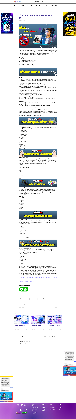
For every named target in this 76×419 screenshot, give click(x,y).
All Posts (15, 5)
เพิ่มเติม (51, 5)
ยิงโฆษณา (21, 298)
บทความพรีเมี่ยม (22, 5)
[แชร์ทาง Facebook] (19, 304)
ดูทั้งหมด (61, 313)
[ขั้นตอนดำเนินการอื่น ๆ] (56, 12)
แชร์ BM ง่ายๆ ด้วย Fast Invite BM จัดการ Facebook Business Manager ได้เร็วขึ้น (21, 326)
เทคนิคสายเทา (22, 300)
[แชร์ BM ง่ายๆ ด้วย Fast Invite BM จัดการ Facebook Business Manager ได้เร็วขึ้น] (21, 319)
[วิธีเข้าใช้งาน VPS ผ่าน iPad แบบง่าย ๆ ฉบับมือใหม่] (38, 319)
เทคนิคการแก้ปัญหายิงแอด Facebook (41, 5)
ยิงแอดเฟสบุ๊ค (27, 298)
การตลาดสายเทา (52, 298)
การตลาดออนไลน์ (33, 298)
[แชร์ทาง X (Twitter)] (21, 304)
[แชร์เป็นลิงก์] (26, 304)
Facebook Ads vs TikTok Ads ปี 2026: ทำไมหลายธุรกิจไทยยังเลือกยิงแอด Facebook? (54, 326)
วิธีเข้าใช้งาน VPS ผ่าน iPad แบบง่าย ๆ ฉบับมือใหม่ (37, 326)
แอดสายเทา (28, 300)
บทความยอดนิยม (30, 5)
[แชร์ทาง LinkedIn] (24, 304)
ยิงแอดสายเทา (45, 298)
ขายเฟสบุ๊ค (40, 298)
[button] (60, 5)
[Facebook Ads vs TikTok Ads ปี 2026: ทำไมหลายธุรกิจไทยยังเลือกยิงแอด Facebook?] (54, 319)
